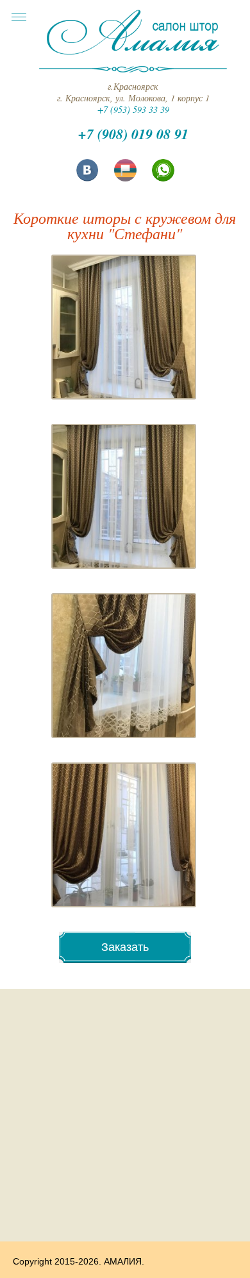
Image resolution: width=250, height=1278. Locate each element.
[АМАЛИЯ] (133, 55)
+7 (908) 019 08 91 (133, 134)
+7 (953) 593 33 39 (133, 109)
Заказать (125, 947)
